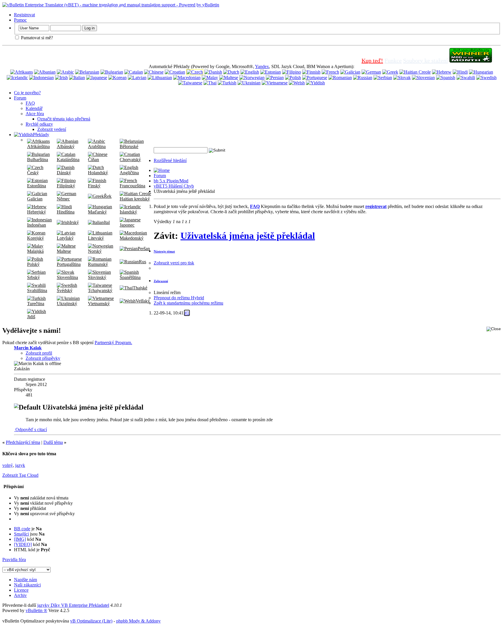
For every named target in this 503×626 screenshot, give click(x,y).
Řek (107, 196)
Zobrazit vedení (51, 129)
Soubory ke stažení (425, 60)
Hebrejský (36, 211)
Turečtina (35, 303)
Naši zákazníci (27, 584)
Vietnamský (99, 303)
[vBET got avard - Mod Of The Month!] (470, 60)
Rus (142, 261)
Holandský (98, 172)
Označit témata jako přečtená (63, 118)
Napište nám (25, 579)
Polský (33, 264)
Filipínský (66, 185)
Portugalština (69, 264)
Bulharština (37, 159)
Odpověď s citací (30, 429)
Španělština (130, 277)
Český (33, 172)
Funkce (393, 60)
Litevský (96, 238)
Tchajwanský (100, 290)
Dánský (64, 172)
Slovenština (67, 277)
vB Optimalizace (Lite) (91, 620)
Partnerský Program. (113, 342)
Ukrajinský (67, 303)
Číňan (93, 159)
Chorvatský (130, 159)
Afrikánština (38, 146)
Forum (20, 97)
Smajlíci (21, 533)
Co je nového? (27, 92)
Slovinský (97, 277)
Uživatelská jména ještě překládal (247, 235)
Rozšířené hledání (170, 160)
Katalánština (68, 159)
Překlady (41, 134)
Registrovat (24, 14)
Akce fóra (35, 113)
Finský (94, 185)
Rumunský (98, 264)
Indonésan (36, 225)
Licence (21, 590)
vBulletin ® (36, 610)
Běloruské (129, 146)
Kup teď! (372, 60)
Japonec (127, 225)
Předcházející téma (23, 442)
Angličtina (129, 172)
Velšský (143, 300)
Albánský (66, 146)
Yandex (262, 66)
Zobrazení (161, 281)
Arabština (97, 146)
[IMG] (20, 539)
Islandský (128, 211)
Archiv (20, 595)
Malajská (35, 251)
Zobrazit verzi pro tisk (174, 262)
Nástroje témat (164, 251)
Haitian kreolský (135, 198)
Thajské (140, 287)
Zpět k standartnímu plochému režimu (188, 302)
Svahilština (37, 290)
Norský (95, 251)
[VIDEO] (23, 544)
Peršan (144, 248)
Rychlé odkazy (39, 124)
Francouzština (132, 185)
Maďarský (97, 211)
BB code (22, 528)
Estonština (36, 185)
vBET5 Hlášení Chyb (174, 186)
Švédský (64, 290)
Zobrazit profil (39, 353)
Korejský (35, 238)
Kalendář (34, 108)
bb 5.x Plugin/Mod (171, 180)
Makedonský (132, 238)
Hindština (66, 211)
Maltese (64, 251)
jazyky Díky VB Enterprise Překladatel (73, 605)
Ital (107, 222)
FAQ (30, 103)
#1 (187, 312)
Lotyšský (65, 238)
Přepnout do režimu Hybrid (179, 297)
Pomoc (20, 19)
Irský (74, 222)
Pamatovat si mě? (36, 37)
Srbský (33, 277)
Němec (63, 198)
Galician (34, 198)
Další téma (53, 442)
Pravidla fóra (14, 559)
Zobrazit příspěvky (43, 358)
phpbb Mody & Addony (138, 620)
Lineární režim (167, 292)
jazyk (20, 465)
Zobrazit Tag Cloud (20, 475)
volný (7, 465)
